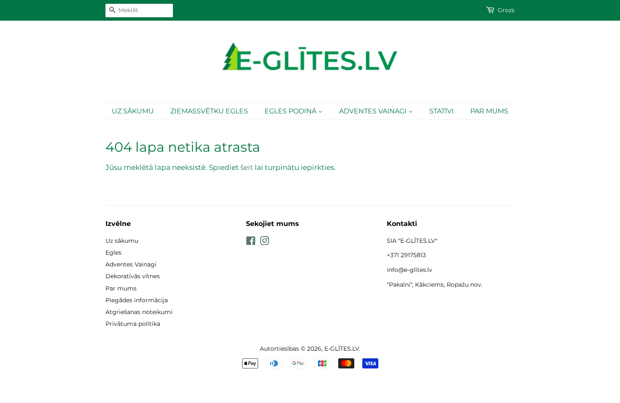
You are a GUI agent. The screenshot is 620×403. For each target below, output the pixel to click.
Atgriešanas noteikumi (139, 312)
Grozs (506, 10)
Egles (113, 252)
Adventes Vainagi (373, 111)
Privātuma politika (132, 324)
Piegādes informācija (136, 300)
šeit (246, 167)
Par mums (489, 111)
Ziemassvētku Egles (209, 111)
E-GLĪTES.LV (341, 348)
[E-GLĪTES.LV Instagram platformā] (264, 242)
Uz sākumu (133, 111)
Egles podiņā (291, 111)
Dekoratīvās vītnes (132, 276)
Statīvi (441, 111)
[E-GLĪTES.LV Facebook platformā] (251, 242)
